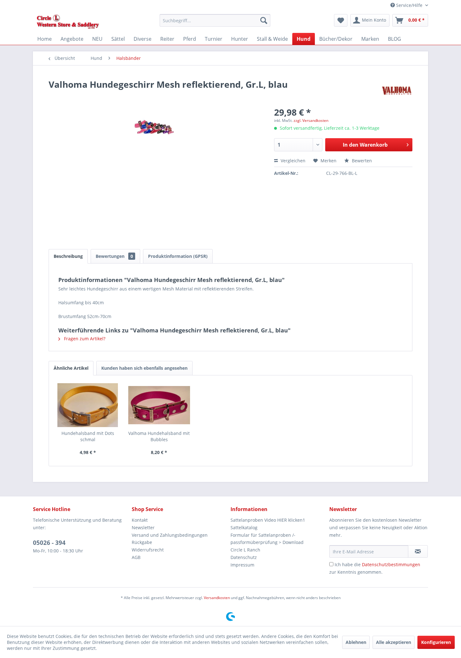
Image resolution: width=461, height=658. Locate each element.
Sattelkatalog (243, 527)
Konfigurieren (436, 642)
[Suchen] (263, 20)
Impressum (242, 565)
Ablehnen (356, 642)
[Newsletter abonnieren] (418, 551)
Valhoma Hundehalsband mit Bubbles (159, 436)
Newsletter (143, 527)
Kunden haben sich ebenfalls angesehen (144, 368)
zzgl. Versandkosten (311, 120)
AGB (136, 557)
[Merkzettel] (340, 20)
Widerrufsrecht (148, 550)
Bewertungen (114, 256)
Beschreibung (68, 256)
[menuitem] (215, 20)
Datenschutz (243, 557)
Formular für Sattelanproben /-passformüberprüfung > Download (267, 539)
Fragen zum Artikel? (84, 339)
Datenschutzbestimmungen (391, 564)
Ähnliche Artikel (71, 368)
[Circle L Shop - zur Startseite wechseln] (68, 22)
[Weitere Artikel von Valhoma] (396, 91)
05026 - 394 (49, 543)
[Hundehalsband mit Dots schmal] (88, 405)
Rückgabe (142, 542)
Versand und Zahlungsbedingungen (170, 535)
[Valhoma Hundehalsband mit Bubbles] (159, 405)
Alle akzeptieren (393, 642)
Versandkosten (217, 597)
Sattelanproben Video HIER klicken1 (267, 520)
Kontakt (140, 520)
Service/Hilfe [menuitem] (409, 5)
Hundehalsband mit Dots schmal (87, 436)
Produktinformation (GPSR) (178, 256)
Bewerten (361, 161)
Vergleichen (292, 161)
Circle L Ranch (245, 550)
